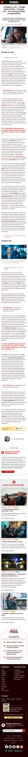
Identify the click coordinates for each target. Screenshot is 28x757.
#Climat (3, 699)
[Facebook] (6, 747)
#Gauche (13, 699)
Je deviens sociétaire (19, 672)
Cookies (13, 742)
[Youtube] (14, 747)
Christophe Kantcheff (10, 24)
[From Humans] (21, 747)
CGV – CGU (20, 738)
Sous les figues (15, 98)
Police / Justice (5, 690)
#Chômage (4, 700)
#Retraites (18, 699)
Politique (3, 672)
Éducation (3, 686)
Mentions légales (16, 735)
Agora (3, 670)
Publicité (21, 740)
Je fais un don (17, 670)
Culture (3, 679)
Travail (3, 683)
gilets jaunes (4, 295)
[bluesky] (10, 747)
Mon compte (17, 679)
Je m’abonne (17, 673)
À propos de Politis (18, 677)
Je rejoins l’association (19, 675)
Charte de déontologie (9, 738)
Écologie (3, 673)
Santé (2, 688)
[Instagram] (17, 747)
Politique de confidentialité (10, 740)
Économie (3, 685)
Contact (8, 735)
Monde (3, 681)
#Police (8, 699)
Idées (2, 677)
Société (3, 675)
